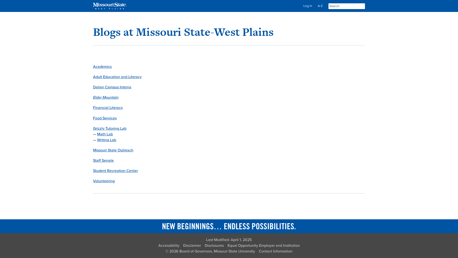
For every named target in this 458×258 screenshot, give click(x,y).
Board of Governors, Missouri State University (217, 251)
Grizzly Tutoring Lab (109, 128)
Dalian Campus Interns (112, 87)
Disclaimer (192, 245)
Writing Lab (106, 140)
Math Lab (105, 134)
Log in (307, 6)
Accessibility (168, 245)
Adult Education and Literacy (117, 77)
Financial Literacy (108, 107)
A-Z (320, 6)
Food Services (105, 118)
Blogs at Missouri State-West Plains (183, 32)
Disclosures (214, 245)
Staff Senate (103, 160)
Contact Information (275, 251)
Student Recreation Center (115, 170)
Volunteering (104, 181)
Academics (102, 66)
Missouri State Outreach (113, 150)
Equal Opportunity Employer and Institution (264, 245)
